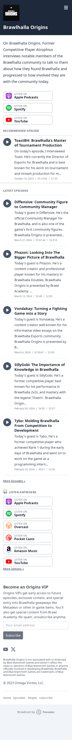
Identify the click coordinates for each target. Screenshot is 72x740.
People (32, 698)
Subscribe (13, 635)
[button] (7, 142)
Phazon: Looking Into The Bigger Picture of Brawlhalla (39, 255)
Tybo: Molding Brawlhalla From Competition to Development (36, 425)
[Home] (36, 13)
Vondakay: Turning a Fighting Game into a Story (40, 311)
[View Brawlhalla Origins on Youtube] (5, 649)
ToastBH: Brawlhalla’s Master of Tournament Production (40, 143)
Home (7, 698)
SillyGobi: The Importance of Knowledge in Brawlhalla (39, 367)
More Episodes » (14, 481)
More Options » (13, 569)
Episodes (19, 698)
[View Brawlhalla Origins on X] (13, 649)
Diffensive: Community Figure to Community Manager (41, 204)
